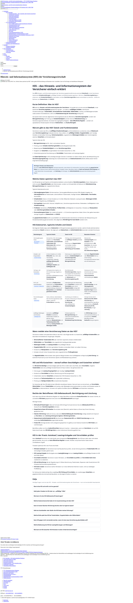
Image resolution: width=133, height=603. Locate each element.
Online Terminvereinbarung (12, 59)
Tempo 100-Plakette (13, 40)
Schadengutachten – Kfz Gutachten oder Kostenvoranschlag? (22, 13)
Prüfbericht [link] (60, 208)
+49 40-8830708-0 (9, 593)
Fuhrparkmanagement (11, 42)
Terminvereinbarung (15, 2)
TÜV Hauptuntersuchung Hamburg (11, 570)
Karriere (8, 58)
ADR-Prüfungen (12, 30)
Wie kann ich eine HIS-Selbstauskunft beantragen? (48, 496)
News (4, 53)
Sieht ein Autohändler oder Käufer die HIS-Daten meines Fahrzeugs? (53, 510)
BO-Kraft (11, 31)
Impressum (5, 600)
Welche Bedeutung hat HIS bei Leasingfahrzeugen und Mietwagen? (53, 525)
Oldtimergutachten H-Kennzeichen (16, 27)
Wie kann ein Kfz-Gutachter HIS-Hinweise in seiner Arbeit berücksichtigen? (55, 529)
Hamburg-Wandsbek (10, 46)
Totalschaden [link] (50, 194)
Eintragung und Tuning (14, 36)
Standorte (5, 45)
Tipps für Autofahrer (10, 51)
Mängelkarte (11, 38)
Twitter (16, 539)
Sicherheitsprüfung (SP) (14, 26)
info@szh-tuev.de (9, 590)
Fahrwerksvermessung (14, 16)
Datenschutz (6, 601)
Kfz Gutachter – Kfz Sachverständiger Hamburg (14, 558)
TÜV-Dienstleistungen (11, 22)
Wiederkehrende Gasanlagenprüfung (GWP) (18, 33)
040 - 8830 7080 (29, 2)
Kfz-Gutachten (9, 12)
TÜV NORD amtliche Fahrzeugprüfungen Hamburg (20, 23)
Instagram (40, 552)
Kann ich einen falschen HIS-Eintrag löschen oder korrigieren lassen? (54, 505)
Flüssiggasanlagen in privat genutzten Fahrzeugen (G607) (21, 35)
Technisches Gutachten (14, 15)
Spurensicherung (12, 18)
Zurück (6, 73)
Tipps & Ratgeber (7, 48)
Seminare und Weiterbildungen (13, 43)
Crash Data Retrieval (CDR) (15, 20)
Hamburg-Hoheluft (10, 47)
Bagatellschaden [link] (46, 184)
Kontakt (5, 54)
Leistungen (5, 11)
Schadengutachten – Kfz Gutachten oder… (12, 563)
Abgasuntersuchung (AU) (14, 25)
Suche (15, 66)
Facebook (8, 539)
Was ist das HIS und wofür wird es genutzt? (46, 486)
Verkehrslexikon (9, 49)
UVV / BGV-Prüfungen (14, 28)
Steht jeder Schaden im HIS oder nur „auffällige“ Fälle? (49, 491)
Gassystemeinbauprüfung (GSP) (16, 32)
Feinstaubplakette (12, 41)
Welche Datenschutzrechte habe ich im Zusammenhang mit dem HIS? (54, 501)
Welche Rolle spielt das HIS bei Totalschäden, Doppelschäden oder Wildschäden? (57, 515)
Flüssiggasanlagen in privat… (9, 574)
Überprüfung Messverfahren (15, 21)
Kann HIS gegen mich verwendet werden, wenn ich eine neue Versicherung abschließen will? (61, 520)
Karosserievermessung (14, 17)
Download (8, 52)
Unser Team (8, 57)
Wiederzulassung (12, 37)
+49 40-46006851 (18, 593)
